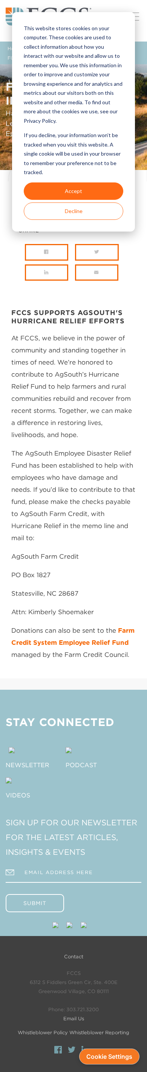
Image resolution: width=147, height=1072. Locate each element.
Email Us (73, 1018)
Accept (73, 191)
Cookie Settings (109, 1056)
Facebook (58, 1051)
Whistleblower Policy (43, 1032)
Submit (34, 903)
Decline (74, 211)
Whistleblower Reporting (99, 1032)
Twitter (71, 1051)
